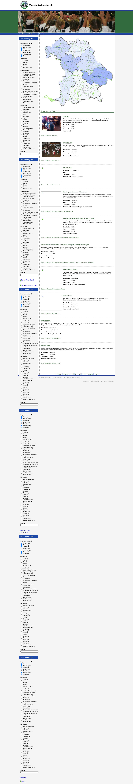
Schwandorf (26, 143)
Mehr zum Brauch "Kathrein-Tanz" (51, 160)
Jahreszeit (23, 58)
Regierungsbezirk (26, 43)
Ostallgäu (26, 135)
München (25, 125)
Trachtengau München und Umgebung (30, 95)
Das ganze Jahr (27, 67)
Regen (25, 136)
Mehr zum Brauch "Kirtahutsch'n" (50, 313)
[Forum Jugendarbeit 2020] (28, 281)
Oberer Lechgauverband (30, 91)
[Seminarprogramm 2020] (28, 285)
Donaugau (26, 79)
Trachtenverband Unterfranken (28, 102)
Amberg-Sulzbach (28, 107)
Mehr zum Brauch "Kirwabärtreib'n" (51, 338)
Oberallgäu (26, 133)
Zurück (65, 374)
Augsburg (26, 109)
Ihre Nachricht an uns (107, 381)
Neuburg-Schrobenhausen (28, 127)
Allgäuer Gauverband (29, 72)
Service (41, 34)
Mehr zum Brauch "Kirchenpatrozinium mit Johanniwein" (57, 211)
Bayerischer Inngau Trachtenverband (29, 74)
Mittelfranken (27, 54)
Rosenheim (26, 140)
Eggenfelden (26, 118)
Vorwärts (90, 374)
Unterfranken (27, 52)
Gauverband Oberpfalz (30, 82)
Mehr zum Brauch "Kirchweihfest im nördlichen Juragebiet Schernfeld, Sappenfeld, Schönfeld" (67, 262)
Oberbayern (26, 45)
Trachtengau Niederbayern (27, 98)
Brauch (22, 151)
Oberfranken (26, 50)
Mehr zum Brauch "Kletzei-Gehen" (51, 363)
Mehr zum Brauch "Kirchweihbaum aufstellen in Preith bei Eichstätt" (60, 237)
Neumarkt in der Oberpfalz (28, 130)
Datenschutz (95, 381)
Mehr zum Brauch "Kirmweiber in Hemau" (53, 289)
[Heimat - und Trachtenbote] (28, 532)
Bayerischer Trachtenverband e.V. (54, 377)
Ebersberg (26, 116)
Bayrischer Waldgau (29, 77)
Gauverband (24, 70)
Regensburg (26, 138)
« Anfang (58, 374)
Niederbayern (27, 47)
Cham (24, 114)
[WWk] (22, 781)
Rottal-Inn (26, 142)
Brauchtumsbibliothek (25, 34)
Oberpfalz (26, 56)
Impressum (85, 381)
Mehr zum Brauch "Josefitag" (49, 135)
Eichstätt (25, 119)
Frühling (25, 60)
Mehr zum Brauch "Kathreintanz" (50, 185)
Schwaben (26, 49)
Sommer (25, 62)
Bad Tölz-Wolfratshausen (27, 111)
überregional (26, 147)
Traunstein (26, 145)
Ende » (97, 374)
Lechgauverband (28, 86)
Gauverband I (27, 81)
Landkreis (23, 105)
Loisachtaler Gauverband (26, 88)
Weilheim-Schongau (29, 149)
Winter (25, 66)
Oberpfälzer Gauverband (30, 93)
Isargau (25, 84)
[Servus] (23, 777)
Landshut (25, 123)
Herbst (25, 64)
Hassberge (26, 121)
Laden (36, 34)
